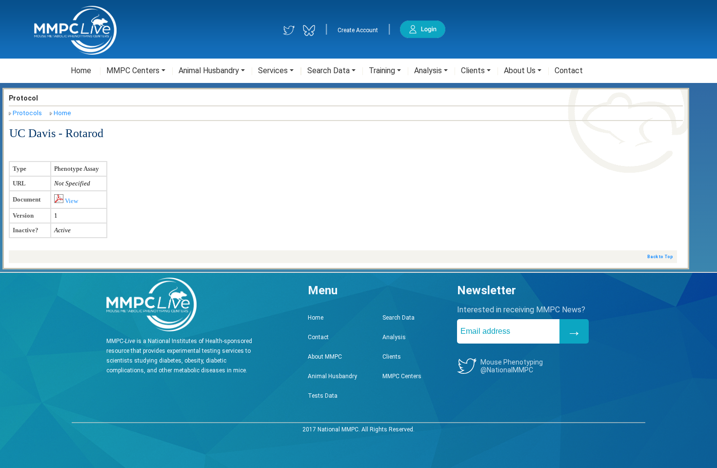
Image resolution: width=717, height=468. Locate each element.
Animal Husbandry (332, 376)
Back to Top (660, 256)
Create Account (358, 30)
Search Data (398, 317)
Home (62, 113)
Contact (318, 337)
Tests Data (323, 395)
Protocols (27, 113)
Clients (391, 356)
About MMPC (325, 356)
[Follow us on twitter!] (289, 30)
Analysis (394, 337)
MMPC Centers (401, 376)
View (70, 200)
